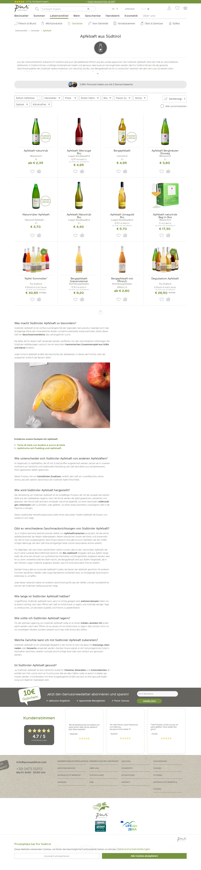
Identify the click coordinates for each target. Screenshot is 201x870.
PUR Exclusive (96, 775)
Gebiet (20, 104)
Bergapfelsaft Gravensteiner (79, 280)
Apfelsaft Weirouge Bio (79, 152)
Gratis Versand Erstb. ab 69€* (101, 1)
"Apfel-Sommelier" (36, 278)
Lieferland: (130, 9)
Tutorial (157, 775)
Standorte (126, 768)
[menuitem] (169, 8)
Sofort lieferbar (25, 98)
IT (117, 9)
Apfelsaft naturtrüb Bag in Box (165, 216)
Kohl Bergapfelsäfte (79, 284)
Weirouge (152, 68)
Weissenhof (36, 156)
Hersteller (50, 98)
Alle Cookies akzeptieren (144, 855)
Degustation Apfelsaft (165, 278)
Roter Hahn (88, 98)
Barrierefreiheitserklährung (73, 761)
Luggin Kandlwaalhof (79, 156)
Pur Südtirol (36, 284)
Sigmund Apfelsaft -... (36, 220)
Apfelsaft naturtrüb (36, 150)
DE (113, 9)
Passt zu (121, 98)
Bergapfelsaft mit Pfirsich (122, 280)
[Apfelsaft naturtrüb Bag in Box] (165, 195)
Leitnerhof (122, 156)
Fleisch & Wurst (27, 23)
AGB (91, 782)
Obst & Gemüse (154, 23)
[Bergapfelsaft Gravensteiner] (79, 259)
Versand (61, 782)
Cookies (157, 768)
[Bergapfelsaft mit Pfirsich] (122, 259)
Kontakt (125, 782)
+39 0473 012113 (29, 768)
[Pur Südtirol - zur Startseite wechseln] (21, 8)
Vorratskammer (126, 23)
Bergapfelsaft (122, 150)
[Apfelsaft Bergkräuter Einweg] (165, 131)
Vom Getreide (100, 23)
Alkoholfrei (39, 104)
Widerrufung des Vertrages (104, 761)
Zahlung (125, 761)
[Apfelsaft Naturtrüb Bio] (79, 195)
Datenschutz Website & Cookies (165, 785)
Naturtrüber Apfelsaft (35, 214)
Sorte (138, 98)
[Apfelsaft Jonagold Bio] (122, 195)
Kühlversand (160, 761)
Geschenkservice (66, 768)
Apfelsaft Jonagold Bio (122, 216)
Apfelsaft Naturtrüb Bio (79, 216)
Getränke (77, 23)
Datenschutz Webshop (69, 775)
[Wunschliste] (177, 8)
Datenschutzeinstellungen (133, 849)
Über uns (94, 768)
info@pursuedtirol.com (31, 762)
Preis (68, 98)
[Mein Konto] (169, 8)
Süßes (176, 23)
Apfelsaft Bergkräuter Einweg (165, 152)
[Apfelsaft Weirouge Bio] (79, 131)
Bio (105, 98)
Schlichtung (127, 775)
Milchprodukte (54, 23)
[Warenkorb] (186, 8)
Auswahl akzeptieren (56, 856)
